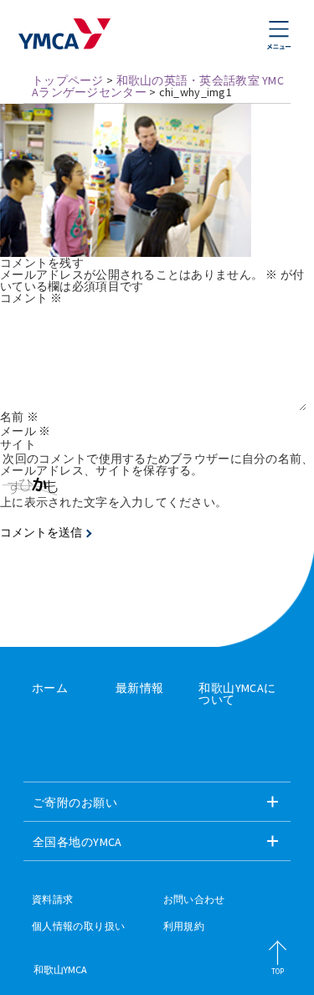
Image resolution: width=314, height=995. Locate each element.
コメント (31, 297)
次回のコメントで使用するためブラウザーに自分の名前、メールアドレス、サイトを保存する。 (157, 464)
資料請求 (52, 900)
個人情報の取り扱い (78, 926)
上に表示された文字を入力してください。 (113, 502)
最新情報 (140, 687)
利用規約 (183, 926)
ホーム (50, 687)
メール (25, 431)
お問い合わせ (194, 900)
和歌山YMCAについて (236, 693)
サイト (18, 444)
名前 (19, 416)
